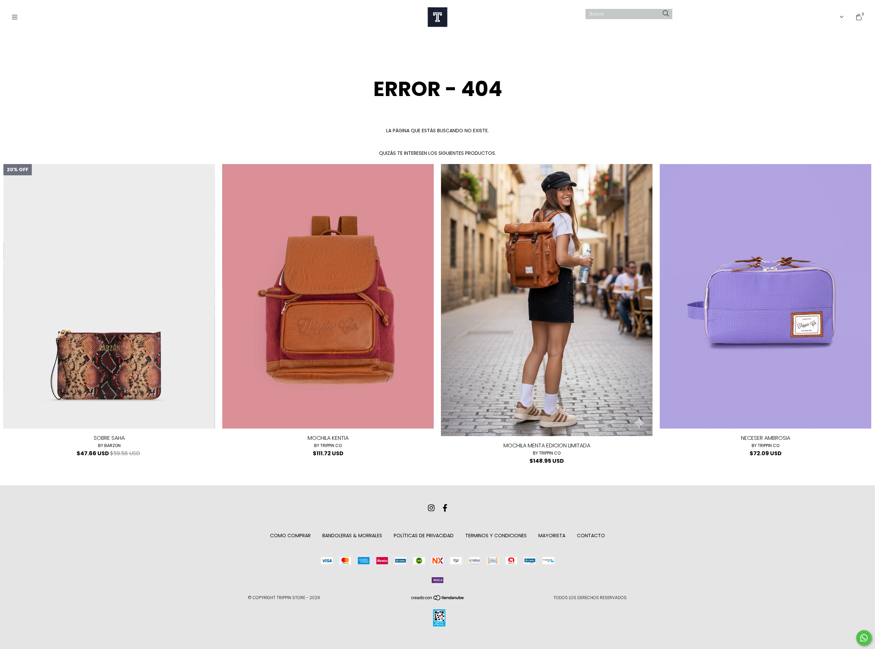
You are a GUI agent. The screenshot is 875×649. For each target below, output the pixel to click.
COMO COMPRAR (290, 535)
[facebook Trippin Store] (445, 508)
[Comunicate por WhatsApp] (864, 638)
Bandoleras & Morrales (352, 535)
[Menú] (17, 17)
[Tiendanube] (437, 599)
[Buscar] (666, 14)
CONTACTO (591, 535)
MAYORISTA (551, 535)
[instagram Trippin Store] (431, 508)
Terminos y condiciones (496, 535)
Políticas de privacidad (424, 535)
